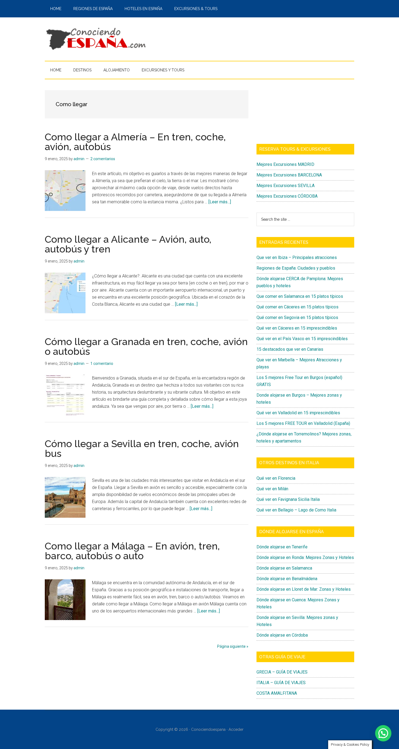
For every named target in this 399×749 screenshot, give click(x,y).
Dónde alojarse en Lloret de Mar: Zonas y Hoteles (303, 589)
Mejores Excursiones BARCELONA (289, 175)
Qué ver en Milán (272, 488)
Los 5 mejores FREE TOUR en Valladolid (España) (303, 423)
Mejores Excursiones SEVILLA (285, 185)
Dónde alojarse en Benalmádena (286, 578)
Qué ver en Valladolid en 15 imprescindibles (298, 412)
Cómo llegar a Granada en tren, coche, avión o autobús (146, 346)
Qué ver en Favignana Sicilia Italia (288, 499)
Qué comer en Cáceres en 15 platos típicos (297, 306)
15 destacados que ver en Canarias (289, 349)
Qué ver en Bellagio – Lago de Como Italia (296, 510)
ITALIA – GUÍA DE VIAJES (281, 682)
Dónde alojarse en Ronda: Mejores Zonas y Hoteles (305, 557)
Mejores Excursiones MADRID (285, 164)
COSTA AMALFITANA (276, 693)
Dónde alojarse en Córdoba (282, 635)
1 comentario (101, 363)
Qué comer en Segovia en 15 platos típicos (297, 317)
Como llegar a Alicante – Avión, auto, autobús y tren (128, 244)
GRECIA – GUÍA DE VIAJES (282, 672)
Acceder (236, 729)
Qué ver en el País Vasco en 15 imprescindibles (302, 338)
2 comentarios (102, 159)
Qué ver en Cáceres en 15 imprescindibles (296, 328)
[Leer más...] (219, 201)
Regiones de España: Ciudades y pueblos (295, 268)
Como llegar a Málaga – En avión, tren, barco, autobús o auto (132, 550)
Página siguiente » (232, 646)
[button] (383, 733)
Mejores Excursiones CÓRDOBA (287, 196)
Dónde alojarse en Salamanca (284, 568)
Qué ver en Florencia (275, 478)
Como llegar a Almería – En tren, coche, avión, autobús (135, 141)
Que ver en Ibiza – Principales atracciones (296, 257)
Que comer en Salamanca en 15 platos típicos (299, 296)
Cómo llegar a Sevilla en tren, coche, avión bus (142, 448)
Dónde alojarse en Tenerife (282, 546)
